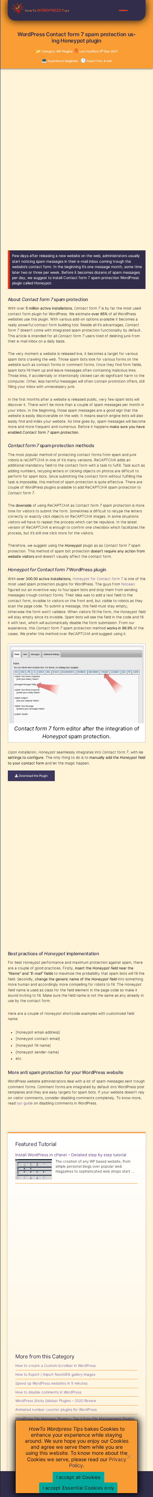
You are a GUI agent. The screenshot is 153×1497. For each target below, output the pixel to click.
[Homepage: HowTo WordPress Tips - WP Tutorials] (18, 8)
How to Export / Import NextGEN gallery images (55, 1374)
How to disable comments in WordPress (48, 1392)
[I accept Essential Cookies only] (128, 1456)
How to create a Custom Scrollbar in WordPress (55, 1365)
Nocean (128, 584)
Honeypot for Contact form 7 (98, 579)
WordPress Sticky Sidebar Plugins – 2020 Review (55, 1400)
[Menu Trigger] (123, 10)
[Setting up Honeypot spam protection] (76, 722)
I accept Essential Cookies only (78, 1488)
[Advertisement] (76, 155)
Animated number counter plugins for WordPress (56, 1409)
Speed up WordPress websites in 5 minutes (51, 1383)
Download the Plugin (33, 776)
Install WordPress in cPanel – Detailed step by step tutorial (70, 1155)
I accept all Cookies (78, 1477)
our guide (25, 1103)
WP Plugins (64, 51)
